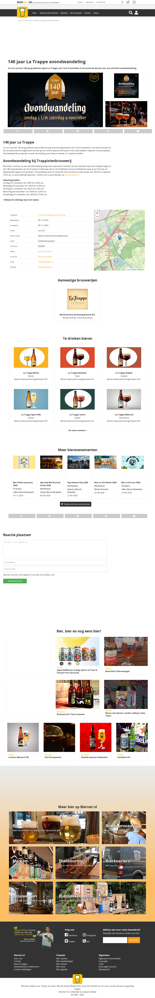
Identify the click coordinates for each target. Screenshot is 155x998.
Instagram (91, 935)
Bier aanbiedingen (64, 961)
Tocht (40, 215)
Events (87, 13)
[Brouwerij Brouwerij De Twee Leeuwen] (77, 694)
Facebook (72, 935)
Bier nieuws (61, 964)
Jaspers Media (89, 991)
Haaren (70, 489)
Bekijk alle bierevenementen (77, 504)
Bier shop (60, 966)
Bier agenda (61, 969)
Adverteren (89, 2)
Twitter (71, 941)
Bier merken (62, 958)
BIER (20, 2)
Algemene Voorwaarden (110, 958)
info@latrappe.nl (45, 261)
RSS (88, 941)
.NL (30, 2)
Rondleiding (49, 215)
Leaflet (123, 270)
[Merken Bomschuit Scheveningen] (126, 651)
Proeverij (17, 488)
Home (20, 20)
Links (101, 964)
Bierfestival (45, 488)
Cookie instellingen (22, 969)
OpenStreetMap (132, 270)
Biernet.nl (63, 991)
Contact (80, 2)
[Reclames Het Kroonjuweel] (59, 737)
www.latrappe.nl (72, 175)
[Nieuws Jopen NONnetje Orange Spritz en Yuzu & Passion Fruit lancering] (77, 651)
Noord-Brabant (45, 256)
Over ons (18, 958)
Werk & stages (20, 964)
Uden (15, 492)
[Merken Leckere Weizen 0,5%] (23, 737)
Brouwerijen (76, 13)
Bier (34, 13)
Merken (64, 13)
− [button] (97, 216)
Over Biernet (100, 2)
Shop (96, 13)
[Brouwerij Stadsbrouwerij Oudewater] (95, 737)
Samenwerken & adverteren (26, 966)
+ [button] (97, 212)
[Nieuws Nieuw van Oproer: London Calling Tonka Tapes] (126, 694)
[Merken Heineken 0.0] (132, 737)
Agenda (28, 20)
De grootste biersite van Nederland (46, 3)
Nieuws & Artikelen (49, 13)
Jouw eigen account (107, 966)
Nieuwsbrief (104, 969)
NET (25, 2)
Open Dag (60, 215)
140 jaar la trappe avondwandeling (46, 20)
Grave (43, 492)
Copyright (103, 961)
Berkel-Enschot (45, 251)
